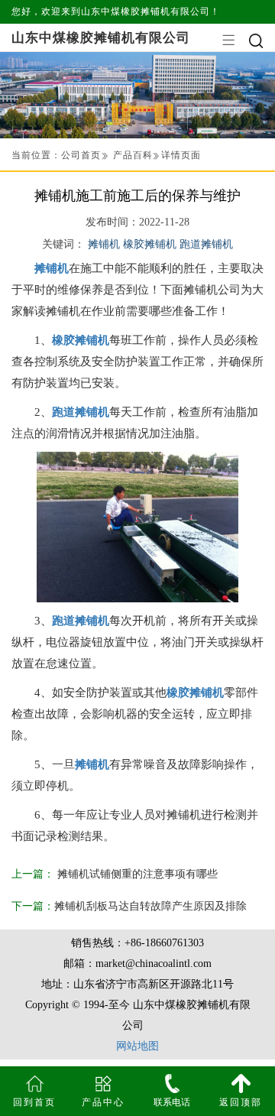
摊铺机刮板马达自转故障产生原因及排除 (150, 906)
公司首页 (81, 155)
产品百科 (133, 155)
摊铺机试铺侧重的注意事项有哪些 (136, 874)
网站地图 (137, 1046)
